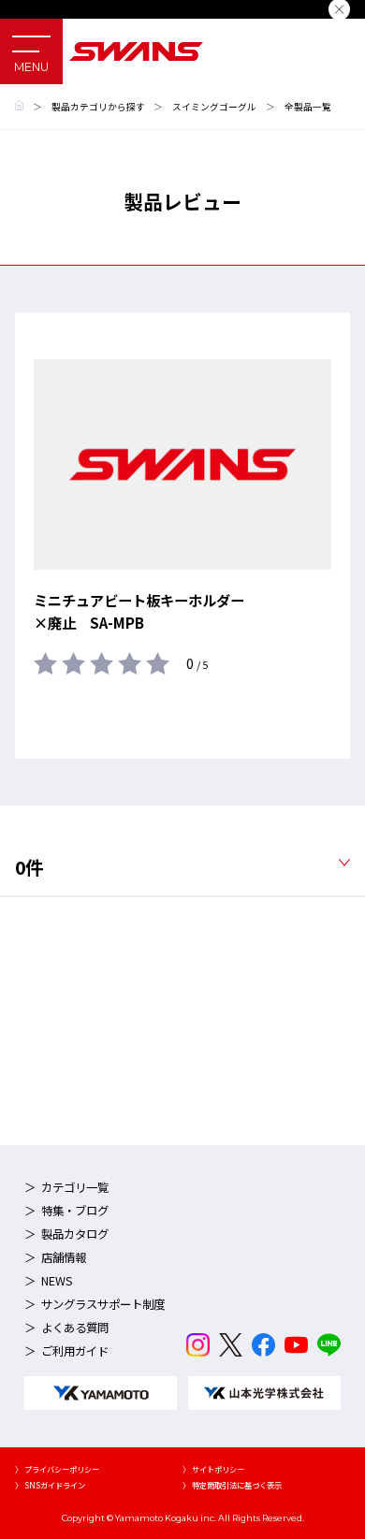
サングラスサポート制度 (103, 1304)
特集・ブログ (75, 1210)
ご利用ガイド (75, 1351)
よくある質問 (75, 1327)
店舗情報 (63, 1257)
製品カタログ (75, 1234)
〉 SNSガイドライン (50, 1484)
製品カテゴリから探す (98, 106)
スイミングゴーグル (214, 106)
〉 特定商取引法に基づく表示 (232, 1484)
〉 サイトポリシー (213, 1468)
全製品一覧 (308, 106)
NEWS (57, 1280)
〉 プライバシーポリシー (57, 1468)
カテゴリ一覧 (75, 1187)
